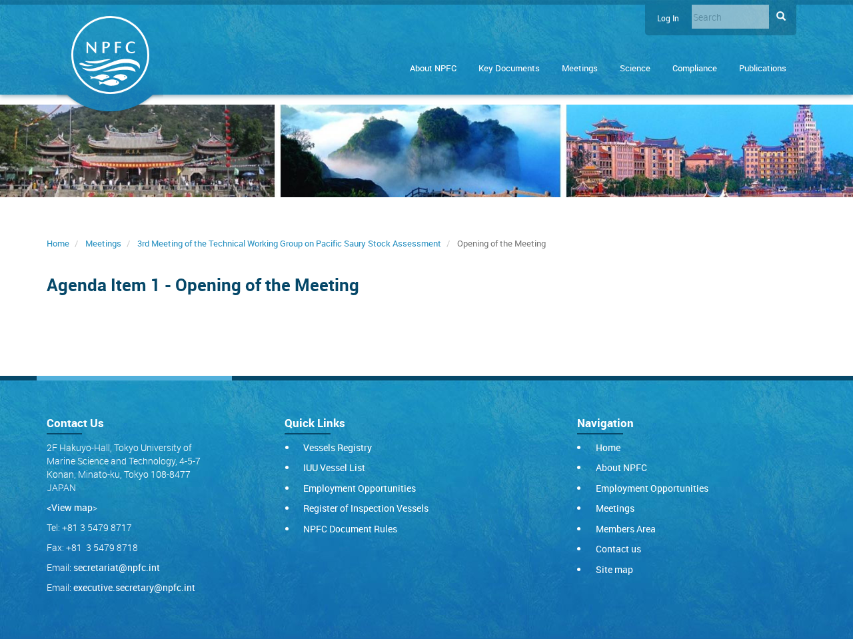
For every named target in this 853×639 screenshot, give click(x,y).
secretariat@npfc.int (116, 567)
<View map (70, 507)
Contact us (618, 548)
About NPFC (433, 68)
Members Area (626, 528)
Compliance (694, 68)
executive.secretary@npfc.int (134, 587)
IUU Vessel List (334, 467)
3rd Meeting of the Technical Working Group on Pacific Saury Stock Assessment (289, 243)
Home (58, 243)
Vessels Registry (337, 447)
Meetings (580, 68)
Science (635, 68)
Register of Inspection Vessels (365, 508)
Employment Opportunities (359, 488)
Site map (614, 569)
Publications (762, 68)
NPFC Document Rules (350, 528)
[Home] (110, 57)
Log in (668, 18)
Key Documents (509, 68)
